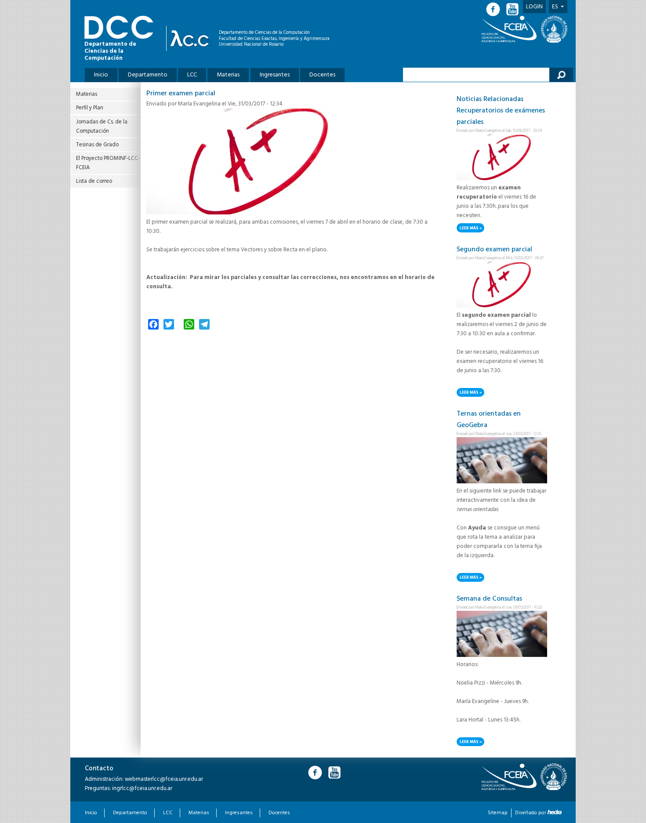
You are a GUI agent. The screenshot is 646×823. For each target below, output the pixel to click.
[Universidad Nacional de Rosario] (554, 29)
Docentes (322, 75)
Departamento (147, 75)
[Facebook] (495, 9)
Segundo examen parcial (494, 249)
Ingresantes (275, 75)
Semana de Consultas (489, 599)
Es (555, 7)
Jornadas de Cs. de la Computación (101, 126)
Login (534, 7)
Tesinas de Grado (97, 144)
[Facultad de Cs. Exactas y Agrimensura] (511, 29)
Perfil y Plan (89, 107)
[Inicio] (192, 38)
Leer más (472, 228)
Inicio (101, 75)
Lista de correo (94, 181)
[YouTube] (513, 9)
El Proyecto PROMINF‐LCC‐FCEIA (108, 163)
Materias (228, 75)
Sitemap (498, 812)
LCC (192, 75)
